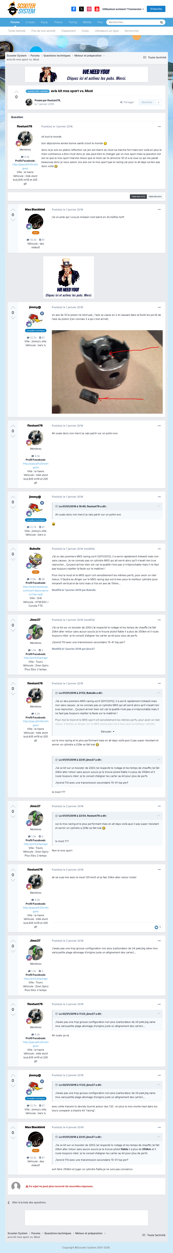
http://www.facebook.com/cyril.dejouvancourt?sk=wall (35, 590)
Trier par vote (138, 197)
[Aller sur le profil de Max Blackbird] (35, 221)
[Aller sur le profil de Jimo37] (35, 631)
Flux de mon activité (43, 30)
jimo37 (90, 759)
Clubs (85, 30)
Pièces (58, 22)
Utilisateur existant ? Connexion (122, 9)
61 (43, 239)
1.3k (33, 650)
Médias (87, 22)
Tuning (73, 22)
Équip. (44, 22)
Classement (68, 30)
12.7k (32, 337)
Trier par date (155, 197)
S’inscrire (156, 9)
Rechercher (132, 30)
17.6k (32, 579)
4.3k (26, 156)
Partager (128, 102)
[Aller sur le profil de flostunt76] (29, 102)
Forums (15, 22)
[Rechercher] (161, 22)
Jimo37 (35, 619)
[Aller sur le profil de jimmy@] (35, 319)
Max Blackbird (35, 209)
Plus (100, 22)
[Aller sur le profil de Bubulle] (35, 560)
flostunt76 (53, 100)
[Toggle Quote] (56, 506)
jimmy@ (35, 307)
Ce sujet (149, 22)
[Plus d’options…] (159, 127)
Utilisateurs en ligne (107, 30)
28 (43, 579)
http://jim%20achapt (35, 657)
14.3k (32, 239)
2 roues (30, 22)
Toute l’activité (16, 30)
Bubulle (35, 548)
